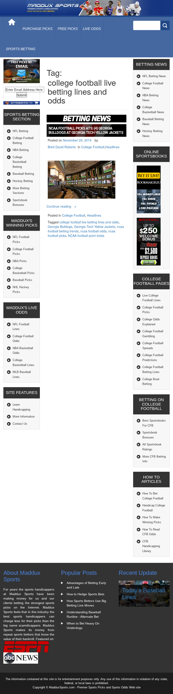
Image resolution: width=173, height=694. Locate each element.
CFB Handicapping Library (151, 546)
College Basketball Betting (19, 161)
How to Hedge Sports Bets (85, 594)
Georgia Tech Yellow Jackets (94, 226)
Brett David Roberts (62, 147)
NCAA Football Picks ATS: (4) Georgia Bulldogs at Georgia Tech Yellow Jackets (86, 130)
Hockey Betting (23, 181)
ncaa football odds (93, 231)
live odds (92, 29)
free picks (68, 29)
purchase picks (37, 29)
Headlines (112, 147)
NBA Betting (21, 150)
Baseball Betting (23, 173)
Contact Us (20, 423)
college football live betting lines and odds (89, 222)
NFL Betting (20, 131)
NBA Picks (20, 261)
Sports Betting (20, 49)
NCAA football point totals (86, 235)
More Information (24, 416)
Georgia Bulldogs (60, 226)
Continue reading (62, 206)
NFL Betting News (154, 76)
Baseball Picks (22, 280)
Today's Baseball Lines (143, 593)
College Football (92, 147)
